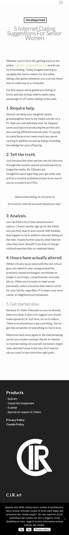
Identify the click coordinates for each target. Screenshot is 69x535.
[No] (64, 519)
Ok (21, 529)
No (28, 529)
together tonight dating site (30, 65)
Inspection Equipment (21, 403)
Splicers (12, 398)
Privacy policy (42, 529)
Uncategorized (35, 20)
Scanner (12, 407)
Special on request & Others (24, 412)
